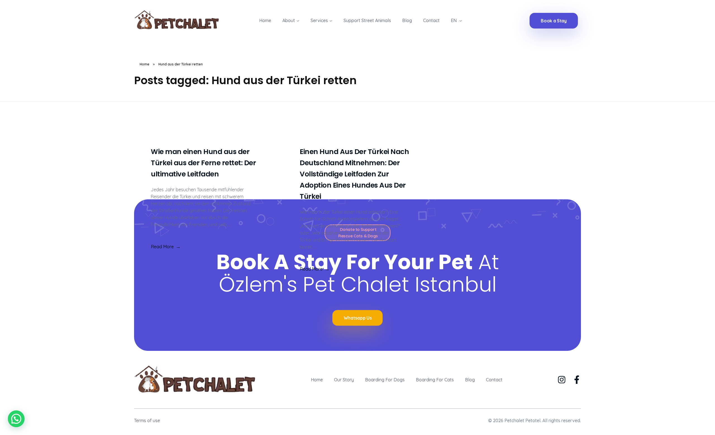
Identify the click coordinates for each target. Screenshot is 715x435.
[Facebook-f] (577, 379)
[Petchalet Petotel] (182, 19)
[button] (16, 418)
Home (144, 64)
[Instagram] (561, 379)
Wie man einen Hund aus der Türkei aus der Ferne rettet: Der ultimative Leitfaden (203, 163)
